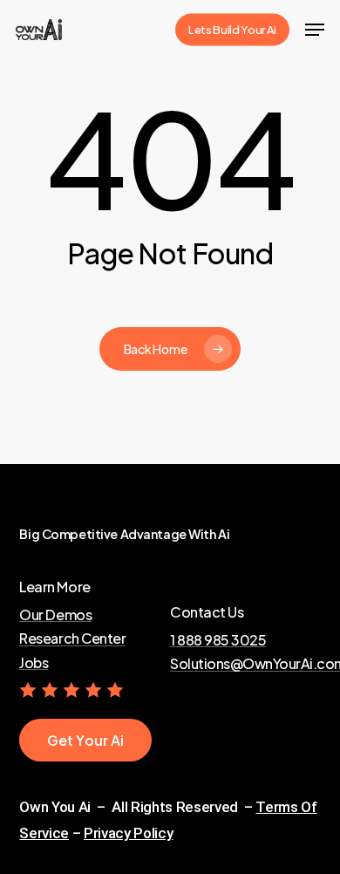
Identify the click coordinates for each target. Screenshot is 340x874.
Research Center (72, 638)
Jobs (33, 663)
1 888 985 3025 (218, 640)
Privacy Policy (128, 833)
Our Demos (55, 615)
